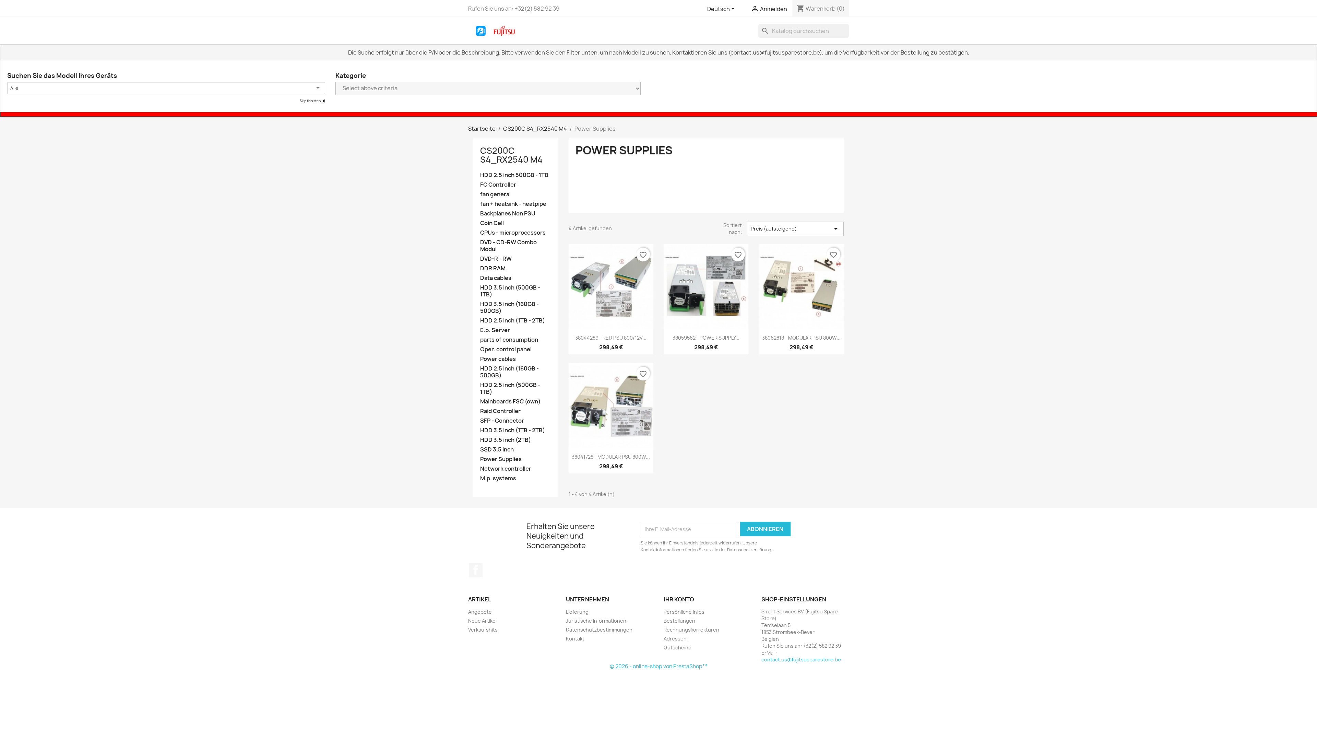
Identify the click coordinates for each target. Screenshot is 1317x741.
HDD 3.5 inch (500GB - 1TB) (510, 291)
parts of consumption (509, 339)
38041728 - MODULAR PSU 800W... (611, 457)
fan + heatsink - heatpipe (513, 204)
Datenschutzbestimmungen (599, 629)
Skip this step (310, 100)
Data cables (495, 278)
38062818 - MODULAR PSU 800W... (801, 337)
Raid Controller (500, 411)
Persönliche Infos (684, 612)
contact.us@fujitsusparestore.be (801, 659)
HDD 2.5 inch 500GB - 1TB (514, 175)
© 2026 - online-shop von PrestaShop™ (658, 666)
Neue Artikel (482, 621)
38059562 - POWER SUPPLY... (706, 337)
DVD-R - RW (496, 258)
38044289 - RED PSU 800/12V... (610, 337)
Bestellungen (679, 621)
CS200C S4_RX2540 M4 (511, 155)
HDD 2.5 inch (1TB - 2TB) (512, 320)
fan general (495, 194)
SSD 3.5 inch (497, 449)
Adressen (675, 638)
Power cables (498, 359)
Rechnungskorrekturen (691, 629)
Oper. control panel (506, 349)
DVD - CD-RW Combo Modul (508, 246)
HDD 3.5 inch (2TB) (505, 440)
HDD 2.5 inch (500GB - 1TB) (510, 388)
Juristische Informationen (596, 621)
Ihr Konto (679, 599)
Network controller (505, 468)
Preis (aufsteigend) (795, 229)
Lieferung (577, 612)
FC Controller (498, 184)
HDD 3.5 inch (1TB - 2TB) (512, 430)
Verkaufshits (483, 629)
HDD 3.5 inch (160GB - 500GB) (509, 308)
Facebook (476, 570)
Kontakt (575, 638)
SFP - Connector (502, 420)
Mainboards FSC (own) (510, 401)
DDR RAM (493, 268)
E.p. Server (495, 330)
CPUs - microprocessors (513, 232)
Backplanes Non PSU (507, 213)
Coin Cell (492, 223)
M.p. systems (498, 478)
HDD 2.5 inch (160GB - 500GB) (509, 372)
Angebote (480, 612)
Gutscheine (677, 647)
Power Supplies (501, 459)
